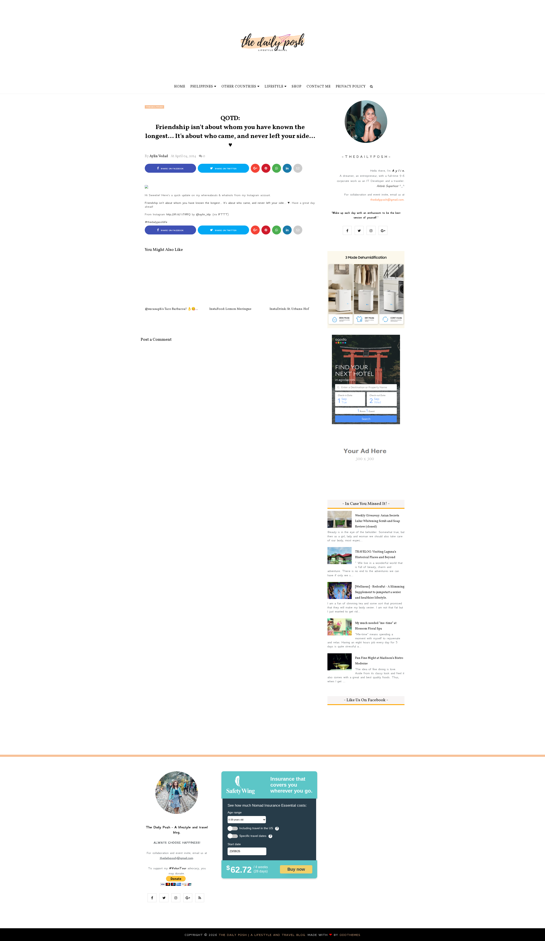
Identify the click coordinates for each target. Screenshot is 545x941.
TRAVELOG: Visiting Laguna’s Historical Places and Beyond (375, 554)
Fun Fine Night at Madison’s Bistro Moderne (379, 661)
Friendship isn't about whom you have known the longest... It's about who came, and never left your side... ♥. (218, 203)
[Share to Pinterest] (297, 168)
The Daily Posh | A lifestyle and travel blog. (263, 935)
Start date (234, 844)
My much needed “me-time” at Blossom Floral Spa (375, 626)
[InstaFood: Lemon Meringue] (230, 281)
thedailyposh (154, 107)
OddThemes (350, 935)
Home (179, 86)
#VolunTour (177, 868)
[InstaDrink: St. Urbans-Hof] (289, 281)
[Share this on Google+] (255, 168)
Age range (235, 812)
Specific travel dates (252, 836)
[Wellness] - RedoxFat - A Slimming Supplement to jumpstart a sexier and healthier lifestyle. (379, 592)
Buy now (296, 869)
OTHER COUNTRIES (238, 86)
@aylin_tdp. (203, 214)
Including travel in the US (256, 828)
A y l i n (398, 170)
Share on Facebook (172, 168)
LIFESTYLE (274, 86)
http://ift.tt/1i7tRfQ (178, 214)
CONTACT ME (319, 86)
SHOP (296, 86)
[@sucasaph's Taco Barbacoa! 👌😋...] (171, 281)
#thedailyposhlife (156, 222)
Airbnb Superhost (387, 186)
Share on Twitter (225, 168)
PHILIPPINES (201, 86)
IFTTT (223, 214)
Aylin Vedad (158, 156)
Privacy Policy (351, 86)
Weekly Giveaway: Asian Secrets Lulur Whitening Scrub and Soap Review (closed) (377, 521)
